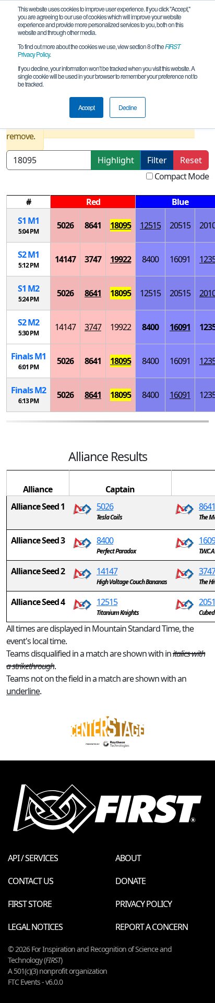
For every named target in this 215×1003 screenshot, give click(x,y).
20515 (180, 225)
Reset (191, 160)
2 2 (28, 322)
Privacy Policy (143, 904)
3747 (93, 259)
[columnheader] (29, 202)
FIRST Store (30, 904)
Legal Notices (35, 927)
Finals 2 (28, 390)
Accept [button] (86, 107)
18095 (120, 225)
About (128, 858)
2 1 (28, 254)
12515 (150, 225)
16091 (180, 259)
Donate (130, 881)
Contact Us (30, 881)
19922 (120, 259)
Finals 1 (28, 356)
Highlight (116, 160)
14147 (65, 259)
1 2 (28, 288)
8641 (93, 225)
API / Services (33, 858)
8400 (150, 259)
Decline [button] (127, 107)
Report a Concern (151, 927)
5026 (65, 225)
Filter (157, 160)
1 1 (28, 220)
